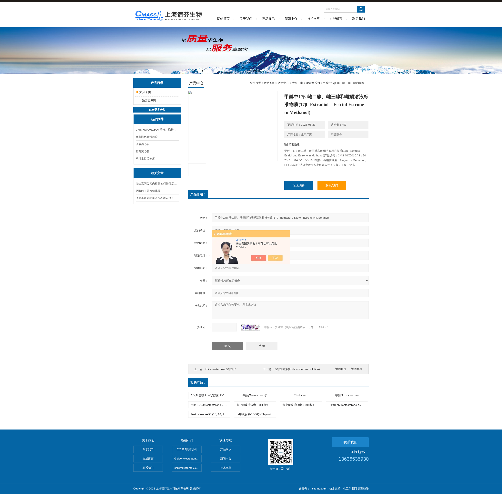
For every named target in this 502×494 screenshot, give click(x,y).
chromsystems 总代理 (187, 467)
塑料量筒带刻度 (145, 158)
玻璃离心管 (142, 144)
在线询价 (298, 185)
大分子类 (145, 92)
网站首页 (223, 18)
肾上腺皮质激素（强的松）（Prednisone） (302, 404)
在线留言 (336, 18)
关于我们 (246, 18)
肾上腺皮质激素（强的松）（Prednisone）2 (256, 404)
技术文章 (313, 18)
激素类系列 (149, 100)
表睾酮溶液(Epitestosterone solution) (297, 369)
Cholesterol (301, 395)
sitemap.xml (319, 488)
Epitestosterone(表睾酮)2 (220, 369)
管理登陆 (363, 488)
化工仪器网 (350, 488)
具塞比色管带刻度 (147, 136)
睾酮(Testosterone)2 (255, 395)
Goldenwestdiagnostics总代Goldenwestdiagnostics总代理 (188, 458)
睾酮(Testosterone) (347, 395)
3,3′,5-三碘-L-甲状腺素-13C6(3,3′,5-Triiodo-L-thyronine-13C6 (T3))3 (210, 395)
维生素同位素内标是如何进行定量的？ (157, 183)
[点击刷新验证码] (250, 327)
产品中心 (283, 82)
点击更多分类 (157, 109)
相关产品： (198, 382)
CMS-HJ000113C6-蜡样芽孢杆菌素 (157, 129)
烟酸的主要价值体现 (148, 190)
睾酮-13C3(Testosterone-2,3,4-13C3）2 (210, 404)
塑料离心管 (142, 151)
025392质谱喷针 (187, 449)
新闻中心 (291, 18)
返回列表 (356, 369)
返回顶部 (340, 369)
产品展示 (268, 18)
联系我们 (358, 18)
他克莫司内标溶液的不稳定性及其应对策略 (157, 198)
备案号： (304, 488)
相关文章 (157, 173)
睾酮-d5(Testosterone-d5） (347, 404)
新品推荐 (157, 119)
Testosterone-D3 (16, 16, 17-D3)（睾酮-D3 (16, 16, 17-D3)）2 (210, 414)
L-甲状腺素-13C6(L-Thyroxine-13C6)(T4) (256, 414)
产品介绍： (198, 194)
